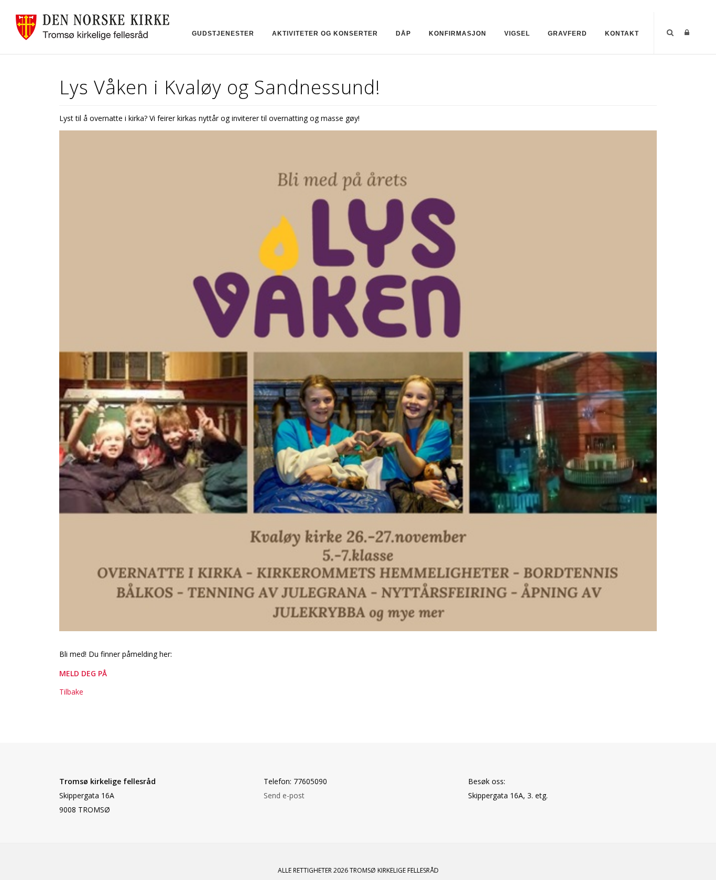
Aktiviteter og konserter (325, 33)
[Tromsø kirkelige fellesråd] (97, 25)
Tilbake (71, 692)
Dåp (403, 33)
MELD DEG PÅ (83, 673)
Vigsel (517, 33)
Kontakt (622, 33)
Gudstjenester (223, 33)
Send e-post (284, 795)
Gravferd (567, 33)
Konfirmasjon (457, 33)
